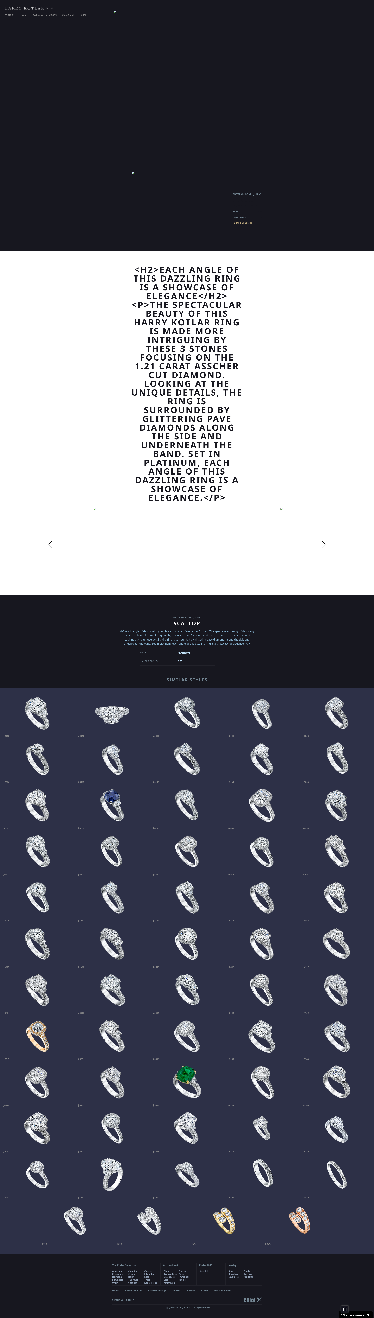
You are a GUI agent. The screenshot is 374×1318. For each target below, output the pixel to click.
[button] (50, 544)
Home (24, 15)
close (368, 1315)
